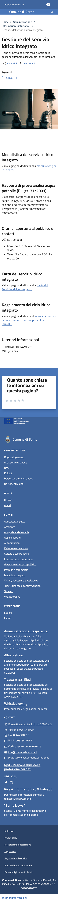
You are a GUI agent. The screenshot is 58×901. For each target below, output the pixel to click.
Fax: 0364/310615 (18, 735)
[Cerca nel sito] (52, 12)
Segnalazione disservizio (15, 858)
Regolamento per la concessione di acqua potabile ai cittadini (29, 320)
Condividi (12, 63)
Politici (8, 473)
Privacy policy (10, 838)
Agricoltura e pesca (14, 522)
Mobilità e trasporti (14, 575)
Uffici (7, 468)
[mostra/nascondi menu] (6, 12)
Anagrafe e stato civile (16, 532)
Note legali (9, 831)
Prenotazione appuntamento (18, 865)
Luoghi (8, 613)
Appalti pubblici (12, 538)
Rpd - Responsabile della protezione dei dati (22, 767)
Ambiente (9, 527)
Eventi (7, 618)
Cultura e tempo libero (16, 554)
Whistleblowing (15, 703)
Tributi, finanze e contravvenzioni (22, 586)
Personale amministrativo (18, 478)
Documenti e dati (13, 484)
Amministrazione (22, 22)
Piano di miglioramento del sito (18, 872)
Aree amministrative (15, 462)
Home (5, 22)
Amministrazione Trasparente (26, 631)
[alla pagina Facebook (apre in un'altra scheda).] (6, 782)
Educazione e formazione (18, 559)
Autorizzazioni (12, 543)
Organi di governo (14, 457)
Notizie (8, 500)
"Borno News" (14, 805)
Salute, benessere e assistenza (21, 580)
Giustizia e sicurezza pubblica (20, 564)
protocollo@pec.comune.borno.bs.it (28, 758)
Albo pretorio (13, 655)
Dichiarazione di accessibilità (17, 844)
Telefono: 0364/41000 (21, 730)
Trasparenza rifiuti (17, 679)
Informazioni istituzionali (16, 26)
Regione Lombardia (14, 4)
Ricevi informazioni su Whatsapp (28, 789)
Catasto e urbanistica (16, 548)
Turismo (8, 591)
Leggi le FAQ (10, 851)
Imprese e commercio (16, 570)
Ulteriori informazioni (14, 898)
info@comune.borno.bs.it (22, 752)
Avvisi (7, 505)
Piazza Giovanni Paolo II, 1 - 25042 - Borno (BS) (31, 724)
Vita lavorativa (12, 597)
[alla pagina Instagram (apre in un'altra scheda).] (11, 782)
